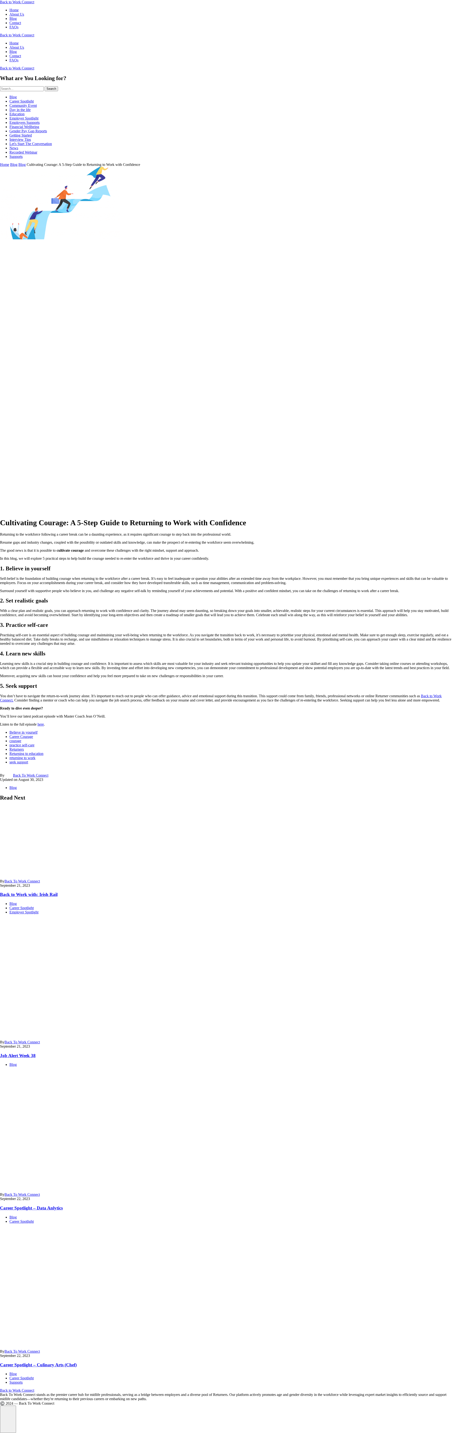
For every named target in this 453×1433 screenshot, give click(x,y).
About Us (16, 14)
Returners (16, 749)
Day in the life (20, 110)
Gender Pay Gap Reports (28, 131)
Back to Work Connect (17, 2)
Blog (13, 19)
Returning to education (26, 754)
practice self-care (21, 745)
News (13, 148)
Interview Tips (20, 140)
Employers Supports (24, 122)
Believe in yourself (23, 732)
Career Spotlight (21, 101)
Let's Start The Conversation (30, 144)
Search (51, 88)
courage (15, 741)
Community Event (23, 105)
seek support (18, 762)
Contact (15, 23)
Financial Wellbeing (24, 127)
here (41, 724)
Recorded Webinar (23, 152)
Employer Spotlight (23, 118)
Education (17, 114)
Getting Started (20, 135)
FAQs (13, 27)
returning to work (22, 758)
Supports (16, 157)
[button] (8, 1419)
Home (14, 10)
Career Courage (21, 737)
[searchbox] (22, 88)
